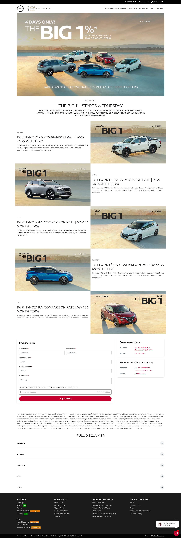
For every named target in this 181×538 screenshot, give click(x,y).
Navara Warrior (23, 527)
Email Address (25, 358)
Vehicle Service (99, 502)
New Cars (58, 502)
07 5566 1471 (158, 2)
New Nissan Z (23, 522)
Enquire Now (65, 399)
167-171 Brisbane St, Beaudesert (138, 2)
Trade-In (58, 516)
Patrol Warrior (23, 525)
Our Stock (131, 8)
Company (158, 8)
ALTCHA (107, 392)
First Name (24, 349)
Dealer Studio (159, 536)
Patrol (19, 508)
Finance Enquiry (61, 514)
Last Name (71, 349)
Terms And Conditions (140, 511)
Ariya (19, 519)
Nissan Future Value (101, 508)
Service (149, 8)
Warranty (96, 511)
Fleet (132, 502)
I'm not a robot (30, 392)
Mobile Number (25, 367)
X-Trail (19, 505)
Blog (132, 508)
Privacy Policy (136, 514)
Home (107, 8)
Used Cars (59, 508)
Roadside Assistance (101, 516)
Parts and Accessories (102, 505)
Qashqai (20, 502)
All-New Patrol (23, 511)
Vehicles (113, 8)
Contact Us (135, 505)
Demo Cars (59, 505)
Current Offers (61, 511)
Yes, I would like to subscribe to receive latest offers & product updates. (49, 387)
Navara (20, 514)
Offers (123, 8)
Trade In (141, 8)
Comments (24, 376)
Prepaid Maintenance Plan (104, 514)
